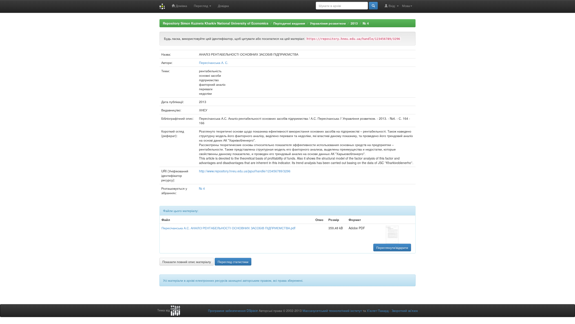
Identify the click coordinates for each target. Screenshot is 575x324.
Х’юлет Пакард (378, 310)
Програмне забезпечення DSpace (233, 310)
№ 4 (366, 23)
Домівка (181, 5)
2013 (354, 23)
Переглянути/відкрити (392, 247)
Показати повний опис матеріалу (186, 261)
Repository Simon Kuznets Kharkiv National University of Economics (215, 23)
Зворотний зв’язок (404, 310)
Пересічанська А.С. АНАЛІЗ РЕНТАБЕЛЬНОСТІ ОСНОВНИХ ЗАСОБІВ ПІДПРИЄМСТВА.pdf (228, 228)
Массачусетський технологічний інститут (332, 310)
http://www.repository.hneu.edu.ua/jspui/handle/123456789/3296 (244, 171)
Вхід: (392, 5)
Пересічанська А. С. (213, 62)
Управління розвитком (328, 23)
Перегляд (201, 5)
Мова (406, 5)
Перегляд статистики (233, 261)
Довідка (223, 5)
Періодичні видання (289, 23)
